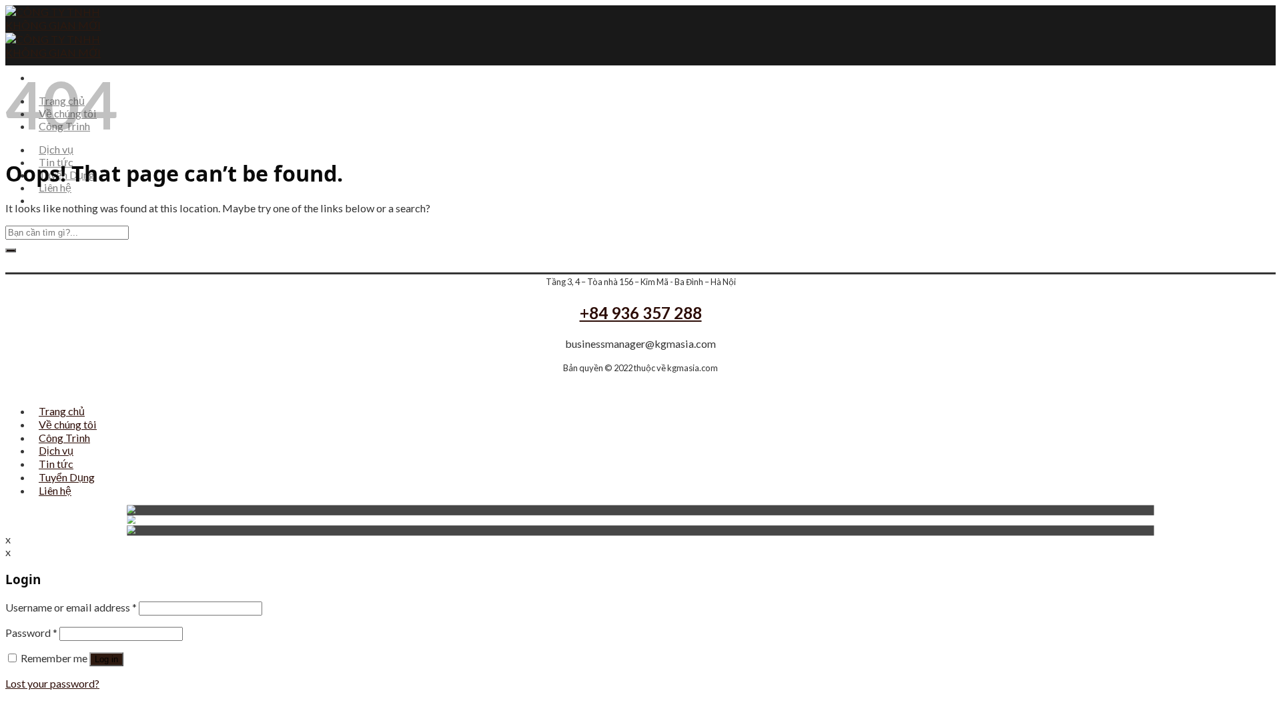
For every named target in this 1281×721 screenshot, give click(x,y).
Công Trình (64, 437)
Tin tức (56, 463)
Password (31, 632)
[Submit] (10, 250)
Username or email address (71, 607)
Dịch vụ (56, 149)
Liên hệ (55, 187)
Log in (106, 659)
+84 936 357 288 (641, 312)
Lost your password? (52, 683)
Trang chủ (62, 411)
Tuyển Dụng (67, 477)
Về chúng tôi (68, 424)
